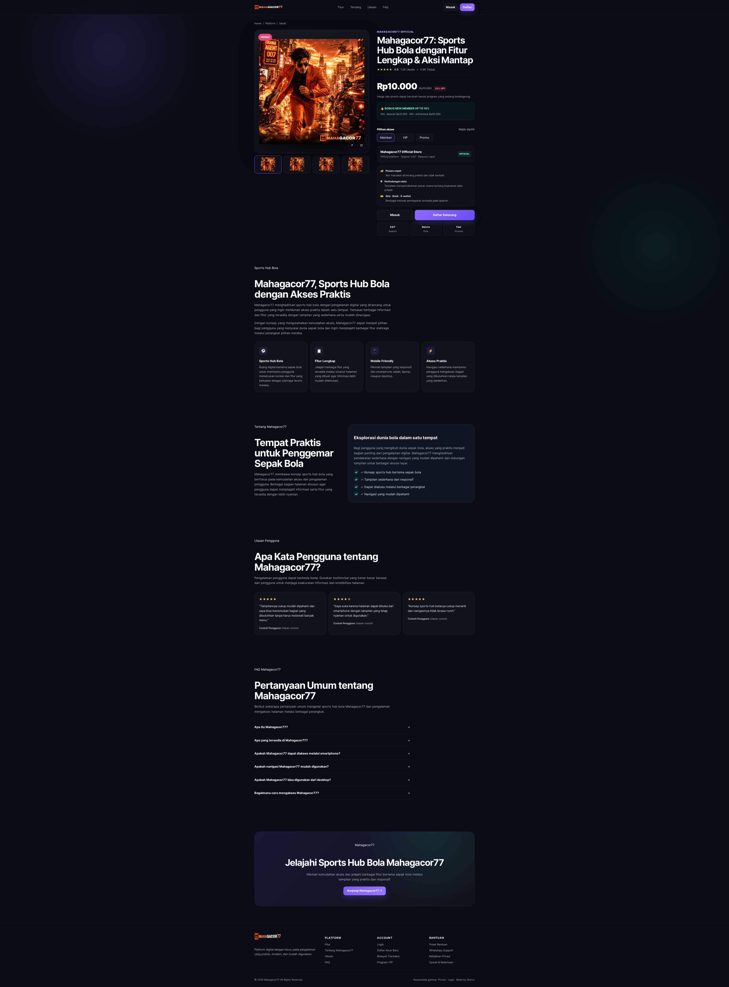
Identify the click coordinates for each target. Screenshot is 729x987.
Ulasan (372, 7)
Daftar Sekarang (444, 215)
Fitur (341, 7)
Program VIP (385, 962)
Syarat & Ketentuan (441, 962)
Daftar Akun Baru (387, 950)
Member (386, 137)
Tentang (355, 7)
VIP (405, 137)
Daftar (467, 7)
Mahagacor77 (264, 305)
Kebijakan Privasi (439, 956)
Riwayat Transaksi (388, 956)
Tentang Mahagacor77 (339, 950)
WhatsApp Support (441, 950)
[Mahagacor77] (268, 7)
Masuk (450, 7)
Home (257, 23)
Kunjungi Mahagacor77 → (364, 890)
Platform (270, 23)
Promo (424, 137)
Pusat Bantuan (438, 944)
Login (380, 944)
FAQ (385, 7)
